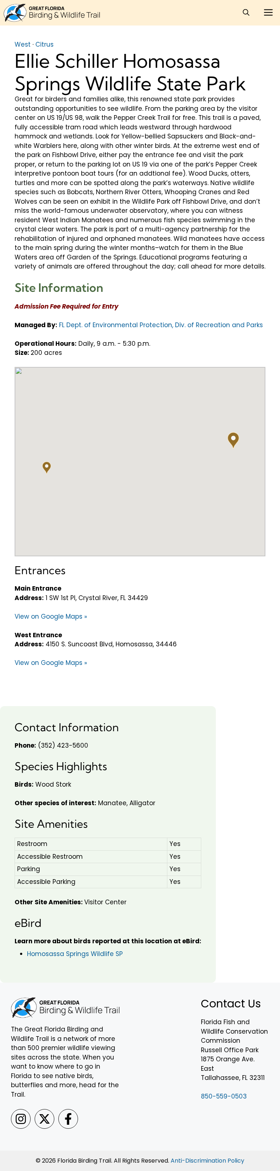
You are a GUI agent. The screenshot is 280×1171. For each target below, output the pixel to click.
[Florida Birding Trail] (52, 13)
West (23, 44)
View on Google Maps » (51, 616)
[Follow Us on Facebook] (68, 1119)
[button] (246, 13)
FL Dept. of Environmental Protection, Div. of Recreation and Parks (161, 325)
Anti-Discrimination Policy (207, 1160)
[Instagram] (21, 1119)
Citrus (44, 44)
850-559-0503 (224, 1096)
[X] (44, 1119)
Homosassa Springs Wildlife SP (75, 953)
